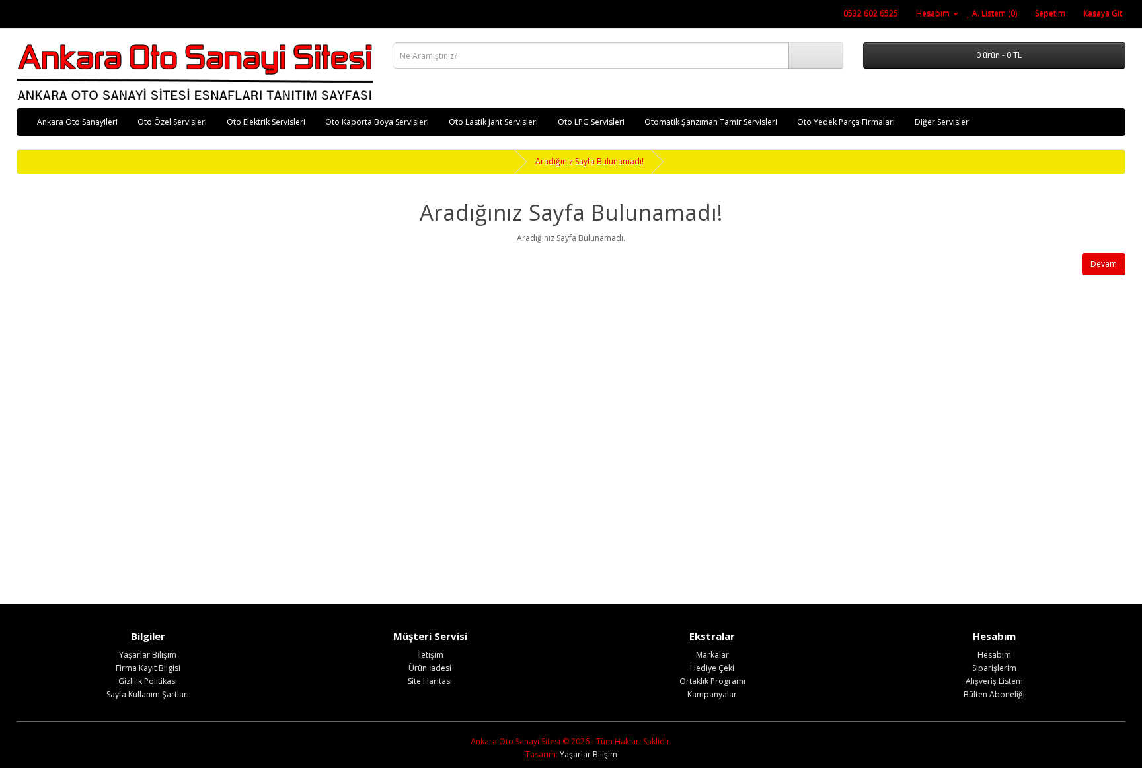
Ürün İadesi (429, 668)
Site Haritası (430, 681)
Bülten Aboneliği (994, 694)
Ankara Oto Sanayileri (77, 121)
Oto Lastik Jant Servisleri (493, 121)
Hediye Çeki (712, 668)
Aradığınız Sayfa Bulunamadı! (589, 161)
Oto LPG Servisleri (591, 121)
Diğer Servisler (942, 121)
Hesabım (994, 654)
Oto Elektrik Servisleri (266, 121)
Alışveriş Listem (994, 681)
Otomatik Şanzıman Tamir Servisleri (710, 121)
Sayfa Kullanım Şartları (147, 694)
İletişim (430, 654)
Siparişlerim (994, 668)
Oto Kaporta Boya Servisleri (377, 121)
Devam (1103, 263)
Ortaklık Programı (712, 681)
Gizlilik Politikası (147, 681)
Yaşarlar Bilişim (147, 654)
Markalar (712, 654)
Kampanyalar (712, 694)
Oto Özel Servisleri (172, 121)
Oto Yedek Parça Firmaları (846, 121)
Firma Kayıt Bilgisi (148, 668)
